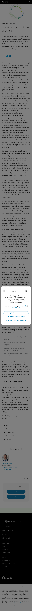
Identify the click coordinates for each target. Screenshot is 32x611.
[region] (16, 305)
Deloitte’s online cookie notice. (19, 307)
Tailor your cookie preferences (16, 320)
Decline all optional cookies (16, 316)
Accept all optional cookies (16, 313)
